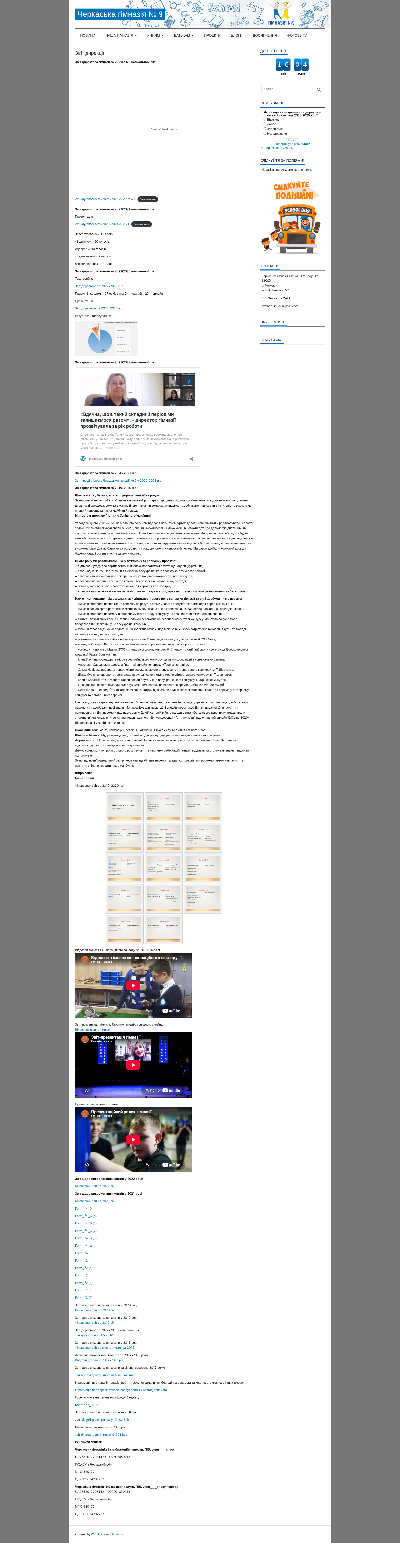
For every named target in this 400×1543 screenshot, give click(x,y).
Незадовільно (277, 134)
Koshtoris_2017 (87, 1405)
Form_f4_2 (83, 1246)
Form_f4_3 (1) (86, 1238)
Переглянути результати (292, 144)
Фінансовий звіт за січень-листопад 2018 (104, 1348)
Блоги (236, 35)
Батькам (182, 35)
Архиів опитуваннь (279, 148)
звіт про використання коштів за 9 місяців (104, 1375)
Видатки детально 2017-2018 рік (99, 1360)
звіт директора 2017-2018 (94, 1335)
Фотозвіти (297, 35)
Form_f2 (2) (83, 1298)
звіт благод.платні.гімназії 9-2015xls (101, 1435)
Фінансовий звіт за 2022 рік (94, 1186)
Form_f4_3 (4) (86, 1216)
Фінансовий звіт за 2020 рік (94, 1310)
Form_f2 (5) (83, 1268)
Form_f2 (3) (83, 1283)
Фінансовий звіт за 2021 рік (94, 1201)
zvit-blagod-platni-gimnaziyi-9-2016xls (102, 1420)
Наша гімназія (119, 35)
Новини (87, 35)
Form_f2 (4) (83, 1275)
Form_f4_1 (83, 1253)
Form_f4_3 (83, 1208)
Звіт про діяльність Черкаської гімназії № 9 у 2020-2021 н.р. (118, 480)
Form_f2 (81, 1261)
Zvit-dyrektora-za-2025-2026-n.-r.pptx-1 (105, 199)
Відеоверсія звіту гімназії (92, 1030)
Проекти (212, 35)
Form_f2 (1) (83, 1290)
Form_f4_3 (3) (86, 1223)
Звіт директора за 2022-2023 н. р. (99, 286)
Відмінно (273, 119)
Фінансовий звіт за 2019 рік (94, 1323)
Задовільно (275, 129)
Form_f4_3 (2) (86, 1231)
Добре (271, 124)
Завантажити (148, 199)
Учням (153, 35)
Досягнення (265, 35)
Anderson (117, 1534)
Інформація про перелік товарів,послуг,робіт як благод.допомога (121, 1390)
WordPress (98, 1534)
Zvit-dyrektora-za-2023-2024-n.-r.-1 (102, 224)
